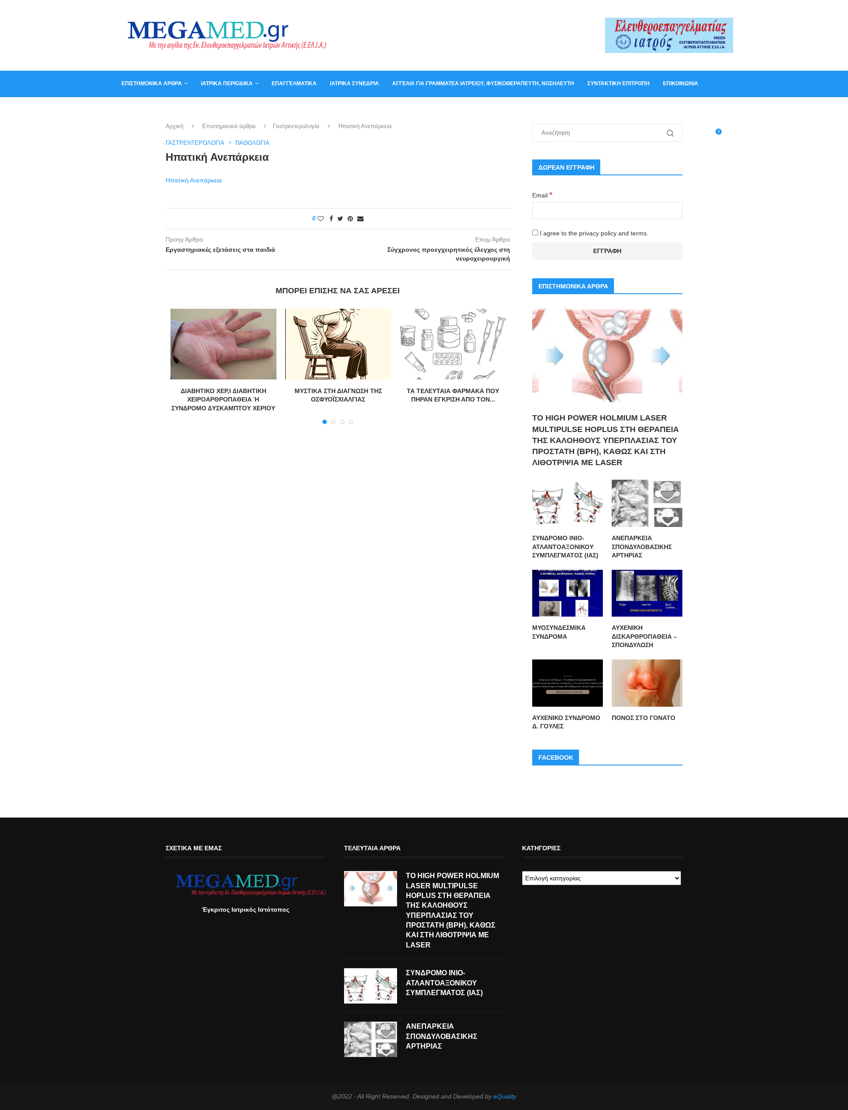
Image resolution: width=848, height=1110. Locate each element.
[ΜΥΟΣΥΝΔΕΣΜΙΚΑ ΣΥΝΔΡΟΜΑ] (567, 593)
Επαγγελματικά (294, 83)
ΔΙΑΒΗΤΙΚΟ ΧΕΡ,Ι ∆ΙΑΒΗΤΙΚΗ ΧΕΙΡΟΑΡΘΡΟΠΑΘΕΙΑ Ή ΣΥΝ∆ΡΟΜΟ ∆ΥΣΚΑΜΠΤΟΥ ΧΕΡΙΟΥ (223, 399)
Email (542, 195)
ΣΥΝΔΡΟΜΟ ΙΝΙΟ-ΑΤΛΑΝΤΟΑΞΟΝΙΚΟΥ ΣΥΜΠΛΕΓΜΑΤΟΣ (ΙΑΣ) (565, 546)
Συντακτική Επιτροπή (618, 83)
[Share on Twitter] (340, 218)
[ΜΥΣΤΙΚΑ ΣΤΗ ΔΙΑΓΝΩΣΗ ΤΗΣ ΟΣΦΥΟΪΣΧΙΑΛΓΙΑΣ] (338, 344)
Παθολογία (252, 143)
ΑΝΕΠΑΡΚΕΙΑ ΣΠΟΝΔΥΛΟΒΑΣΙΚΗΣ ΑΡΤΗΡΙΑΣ (642, 546)
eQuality (504, 1096)
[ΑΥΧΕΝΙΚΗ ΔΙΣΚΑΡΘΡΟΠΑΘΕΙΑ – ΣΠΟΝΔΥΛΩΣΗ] (647, 593)
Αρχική (174, 126)
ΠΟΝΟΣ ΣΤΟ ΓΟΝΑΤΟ (643, 717)
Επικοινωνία (680, 83)
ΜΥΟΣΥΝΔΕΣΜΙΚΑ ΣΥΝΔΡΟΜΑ (559, 632)
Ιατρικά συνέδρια (354, 83)
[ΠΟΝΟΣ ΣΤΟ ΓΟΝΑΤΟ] (647, 683)
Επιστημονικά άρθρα (151, 83)
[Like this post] (321, 218)
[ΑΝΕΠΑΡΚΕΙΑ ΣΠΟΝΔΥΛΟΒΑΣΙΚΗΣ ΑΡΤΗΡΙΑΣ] (647, 503)
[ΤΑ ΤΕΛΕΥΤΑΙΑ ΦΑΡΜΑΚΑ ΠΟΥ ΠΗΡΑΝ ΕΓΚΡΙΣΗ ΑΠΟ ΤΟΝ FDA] (453, 344)
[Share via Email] (360, 218)
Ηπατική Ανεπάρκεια (194, 180)
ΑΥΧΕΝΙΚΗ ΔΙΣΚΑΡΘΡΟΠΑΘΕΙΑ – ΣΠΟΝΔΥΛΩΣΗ (644, 636)
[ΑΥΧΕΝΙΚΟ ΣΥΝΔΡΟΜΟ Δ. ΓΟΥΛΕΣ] (567, 683)
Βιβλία (164, 109)
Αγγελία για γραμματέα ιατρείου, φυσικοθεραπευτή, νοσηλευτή (483, 83)
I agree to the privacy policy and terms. (593, 233)
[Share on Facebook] (331, 218)
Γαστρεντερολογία (296, 126)
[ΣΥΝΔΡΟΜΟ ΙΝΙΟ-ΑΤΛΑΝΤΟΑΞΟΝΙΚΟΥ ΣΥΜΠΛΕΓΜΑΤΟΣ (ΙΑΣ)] (567, 503)
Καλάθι (131, 109)
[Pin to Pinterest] (350, 218)
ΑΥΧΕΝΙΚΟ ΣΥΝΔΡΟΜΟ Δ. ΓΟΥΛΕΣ (566, 722)
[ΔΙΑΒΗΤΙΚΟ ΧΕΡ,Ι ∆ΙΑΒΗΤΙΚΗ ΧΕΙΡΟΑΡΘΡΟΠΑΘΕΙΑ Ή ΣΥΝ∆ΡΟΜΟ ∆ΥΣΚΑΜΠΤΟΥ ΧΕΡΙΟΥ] (223, 344)
